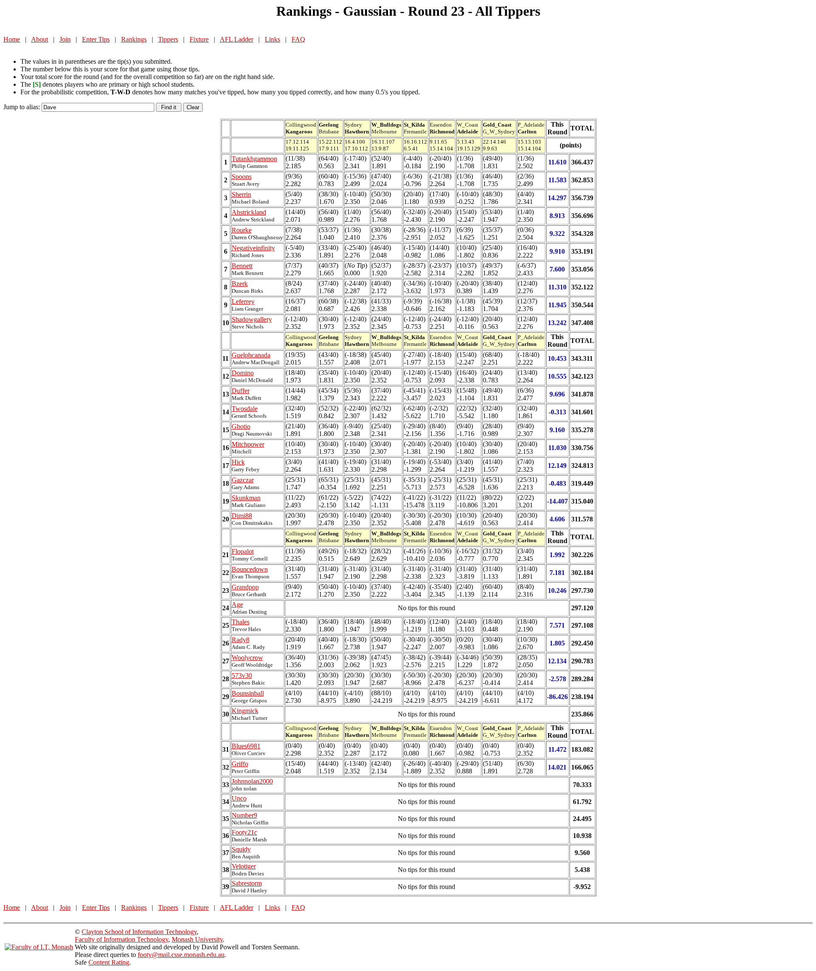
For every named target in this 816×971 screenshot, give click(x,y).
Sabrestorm (247, 883)
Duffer (240, 390)
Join (65, 39)
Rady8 (240, 639)
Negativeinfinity (253, 248)
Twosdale (245, 408)
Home (11, 39)
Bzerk (240, 283)
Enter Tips (96, 39)
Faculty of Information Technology (121, 939)
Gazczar (243, 480)
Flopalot (243, 551)
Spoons (242, 176)
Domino (243, 373)
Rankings (134, 39)
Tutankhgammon (254, 158)
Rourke (242, 230)
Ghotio (241, 426)
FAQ (298, 39)
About (39, 39)
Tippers (168, 39)
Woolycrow (247, 657)
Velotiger (244, 866)
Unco (239, 798)
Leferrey (243, 301)
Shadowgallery (252, 319)
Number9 (244, 815)
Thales (240, 622)
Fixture (199, 39)
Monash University (197, 939)
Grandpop (245, 587)
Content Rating (108, 962)
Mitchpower (248, 444)
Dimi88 (242, 515)
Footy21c (244, 832)
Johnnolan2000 (252, 781)
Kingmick (245, 710)
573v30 (242, 675)
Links (272, 39)
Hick (238, 462)
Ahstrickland (249, 212)
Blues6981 (246, 746)
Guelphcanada (251, 355)
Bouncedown (250, 569)
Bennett (242, 265)
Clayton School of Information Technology (139, 931)
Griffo (240, 763)
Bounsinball (248, 693)
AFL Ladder (236, 39)
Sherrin (241, 194)
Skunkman (246, 497)
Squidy (241, 849)
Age (237, 604)
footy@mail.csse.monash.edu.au (181, 954)
